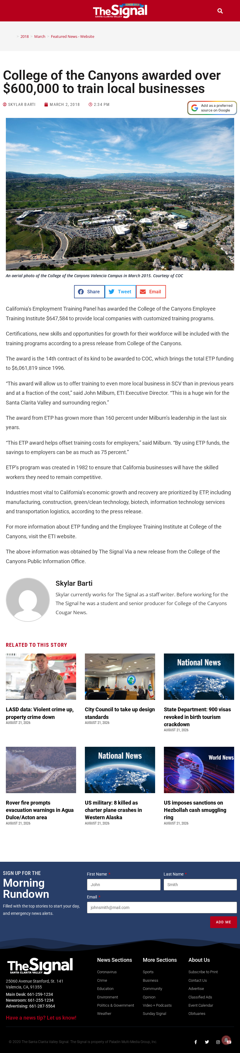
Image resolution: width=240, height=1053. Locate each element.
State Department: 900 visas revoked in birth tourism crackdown (197, 716)
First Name (97, 874)
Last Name (174, 874)
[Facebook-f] (196, 1042)
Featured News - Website (72, 36)
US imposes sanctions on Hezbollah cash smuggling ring (195, 810)
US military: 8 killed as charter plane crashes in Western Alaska (113, 810)
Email (92, 897)
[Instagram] (218, 1042)
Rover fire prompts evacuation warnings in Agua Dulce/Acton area (40, 810)
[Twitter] (207, 1042)
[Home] (13, 36)
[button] (20, 11)
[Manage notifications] (226, 1040)
